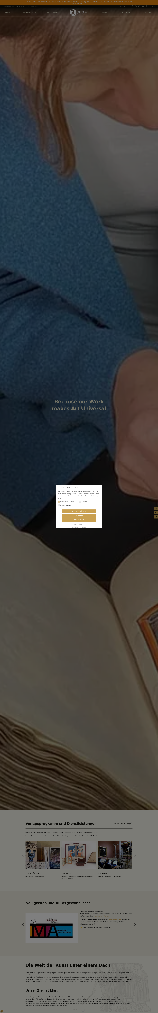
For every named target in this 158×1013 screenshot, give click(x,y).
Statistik (84, 501)
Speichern (79, 520)
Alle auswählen (79, 511)
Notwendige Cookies (67, 501)
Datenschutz (82, 527)
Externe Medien (65, 505)
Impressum (75, 527)
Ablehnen (79, 515)
